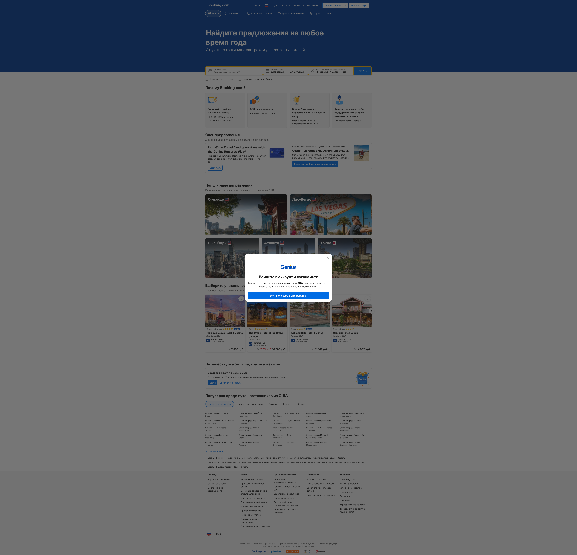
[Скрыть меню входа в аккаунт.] (328, 257)
